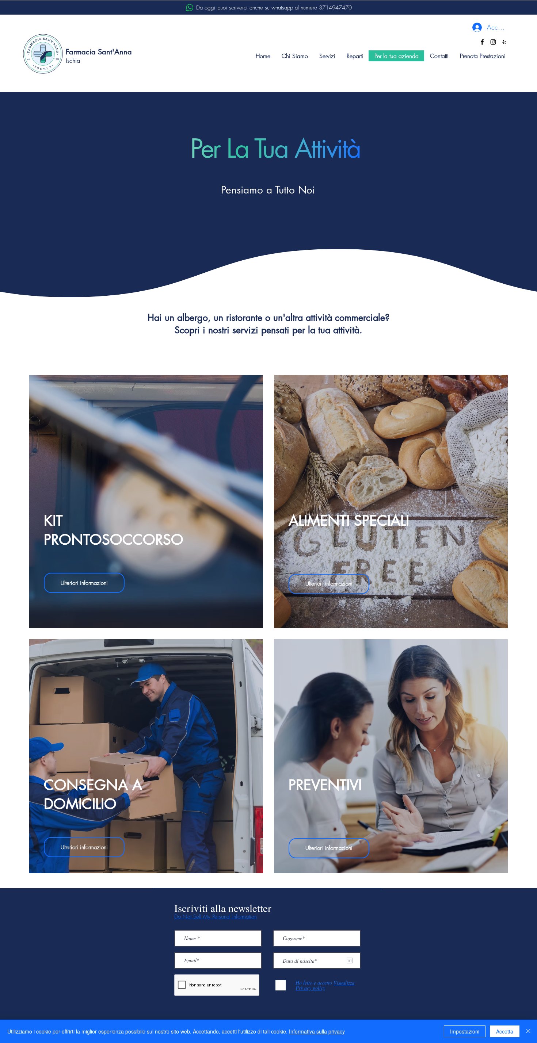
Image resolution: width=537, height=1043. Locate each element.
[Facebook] (482, 42)
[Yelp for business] (504, 42)
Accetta (504, 1031)
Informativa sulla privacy (317, 1031)
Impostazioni (464, 1031)
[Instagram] (493, 42)
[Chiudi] (528, 1031)
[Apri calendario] (350, 960)
